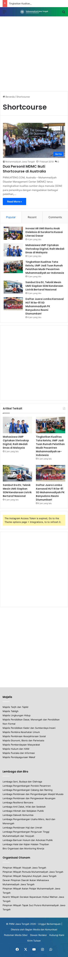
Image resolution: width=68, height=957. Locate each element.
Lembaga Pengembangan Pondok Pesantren (27, 785)
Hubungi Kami (56, 935)
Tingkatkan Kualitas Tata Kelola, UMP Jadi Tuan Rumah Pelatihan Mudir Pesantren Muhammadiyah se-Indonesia (44, 267)
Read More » (14, 201)
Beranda (9, 96)
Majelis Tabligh (10, 711)
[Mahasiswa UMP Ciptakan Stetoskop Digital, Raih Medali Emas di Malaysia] (13, 249)
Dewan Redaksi (38, 935)
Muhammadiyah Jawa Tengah (20, 161)
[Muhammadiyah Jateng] (34, 12)
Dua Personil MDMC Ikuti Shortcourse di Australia (24, 169)
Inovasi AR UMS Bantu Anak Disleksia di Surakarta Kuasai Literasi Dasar (44, 232)
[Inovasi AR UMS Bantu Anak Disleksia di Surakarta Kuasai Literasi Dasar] (13, 233)
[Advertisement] (34, 54)
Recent (32, 217)
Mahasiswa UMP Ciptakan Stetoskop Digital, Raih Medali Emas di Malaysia (44, 248)
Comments (55, 217)
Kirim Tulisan (34, 940)
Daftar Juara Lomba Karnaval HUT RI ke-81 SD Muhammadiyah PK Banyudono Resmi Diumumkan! (44, 306)
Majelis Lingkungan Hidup (17, 715)
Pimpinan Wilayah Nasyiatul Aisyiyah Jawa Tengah (29, 876)
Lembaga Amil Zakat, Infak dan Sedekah (24, 806)
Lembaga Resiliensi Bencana (18, 802)
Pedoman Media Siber (16, 935)
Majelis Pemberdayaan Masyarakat (21, 744)
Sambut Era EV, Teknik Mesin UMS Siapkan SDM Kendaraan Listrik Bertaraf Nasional (44, 285)
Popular (11, 217)
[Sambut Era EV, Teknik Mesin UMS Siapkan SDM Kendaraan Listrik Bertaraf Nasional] (13, 287)
